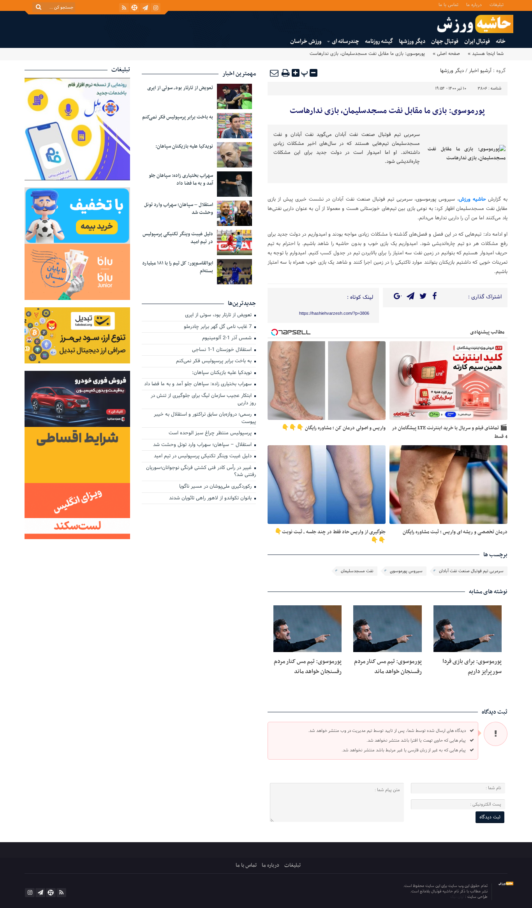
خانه (501, 41)
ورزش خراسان (305, 41)
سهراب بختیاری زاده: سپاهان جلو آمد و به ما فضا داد (181, 179)
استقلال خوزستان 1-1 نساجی (222, 350)
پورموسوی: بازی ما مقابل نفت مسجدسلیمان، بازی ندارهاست (387, 111)
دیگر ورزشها (412, 41)
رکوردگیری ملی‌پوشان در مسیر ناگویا (216, 487)
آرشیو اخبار (480, 71)
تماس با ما (448, 4)
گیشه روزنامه (379, 41)
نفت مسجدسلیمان (357, 571)
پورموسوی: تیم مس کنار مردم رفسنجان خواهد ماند (388, 666)
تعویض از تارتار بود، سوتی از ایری (180, 88)
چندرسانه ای (345, 41)
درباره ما (474, 4)
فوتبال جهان (444, 41)
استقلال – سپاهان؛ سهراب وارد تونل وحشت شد (178, 209)
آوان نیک (457, 897)
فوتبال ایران (477, 41)
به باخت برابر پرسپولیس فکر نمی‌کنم (177, 117)
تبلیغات (497, 4)
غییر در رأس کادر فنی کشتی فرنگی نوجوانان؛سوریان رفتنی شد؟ (201, 472)
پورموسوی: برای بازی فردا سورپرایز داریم (472, 666)
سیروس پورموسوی (406, 571)
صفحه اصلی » (446, 54)
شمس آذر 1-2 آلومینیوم (227, 338)
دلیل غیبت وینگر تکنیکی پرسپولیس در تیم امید (178, 238)
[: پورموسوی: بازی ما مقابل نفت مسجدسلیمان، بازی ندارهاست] (274, 73)
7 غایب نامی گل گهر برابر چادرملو (218, 327)
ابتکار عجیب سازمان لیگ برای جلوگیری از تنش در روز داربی (203, 399)
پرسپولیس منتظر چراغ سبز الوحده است (211, 433)
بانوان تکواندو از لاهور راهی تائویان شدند (211, 498)
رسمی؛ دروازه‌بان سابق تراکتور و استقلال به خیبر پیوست (205, 418)
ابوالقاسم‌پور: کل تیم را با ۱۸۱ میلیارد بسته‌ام (177, 267)
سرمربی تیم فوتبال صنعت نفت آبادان (471, 571)
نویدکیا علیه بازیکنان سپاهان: (184, 146)
